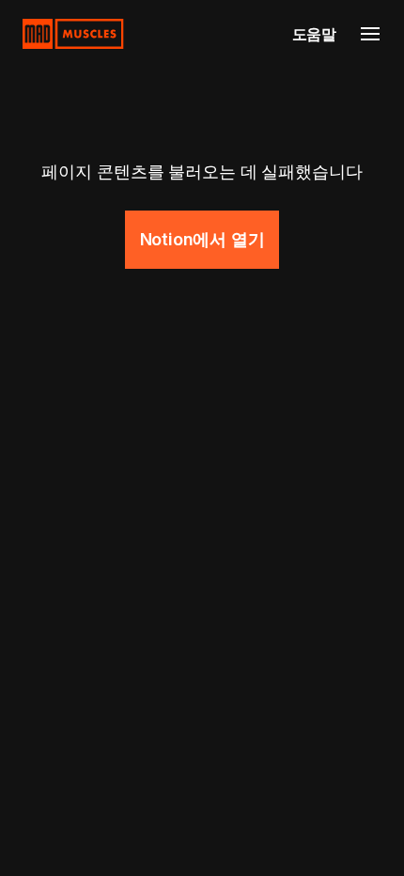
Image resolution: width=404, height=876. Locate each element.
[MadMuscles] (73, 34)
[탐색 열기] (370, 34)
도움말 (314, 33)
